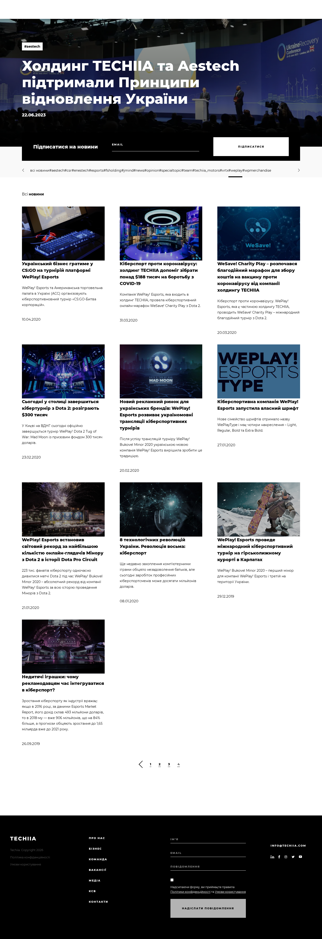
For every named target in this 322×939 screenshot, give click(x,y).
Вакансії (98, 870)
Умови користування (25, 864)
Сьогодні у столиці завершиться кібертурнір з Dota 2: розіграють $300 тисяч (60, 408)
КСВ (92, 891)
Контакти (98, 901)
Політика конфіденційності (30, 857)
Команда (98, 859)
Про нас (97, 838)
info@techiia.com (288, 845)
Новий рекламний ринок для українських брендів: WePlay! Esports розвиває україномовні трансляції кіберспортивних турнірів (156, 415)
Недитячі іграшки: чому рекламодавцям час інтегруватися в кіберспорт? (63, 683)
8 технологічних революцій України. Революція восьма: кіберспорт (152, 546)
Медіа (95, 880)
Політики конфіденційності (190, 891)
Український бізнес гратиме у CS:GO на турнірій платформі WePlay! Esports (57, 270)
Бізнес (95, 848)
